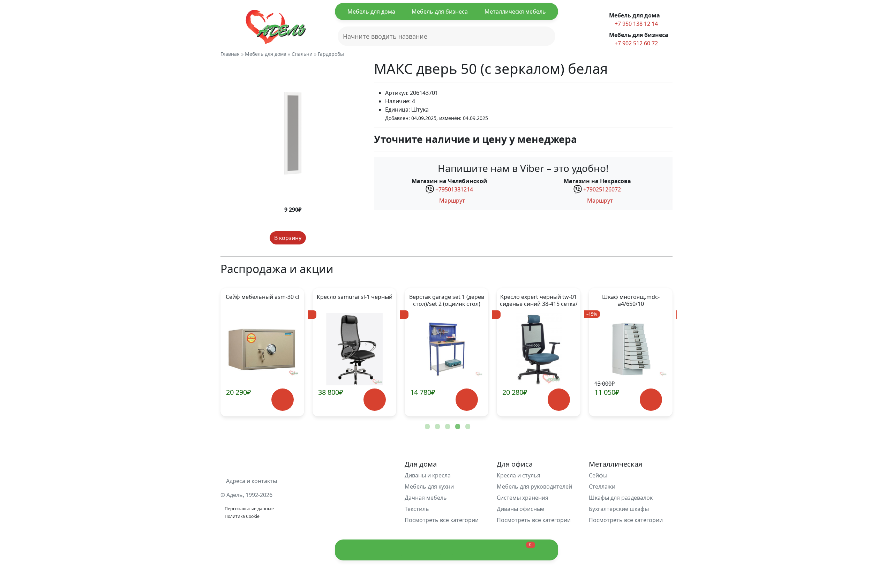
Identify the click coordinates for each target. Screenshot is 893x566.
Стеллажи (602, 486)
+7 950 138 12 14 (635, 24)
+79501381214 (454, 189)
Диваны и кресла (428, 475)
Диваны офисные (520, 509)
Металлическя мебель (515, 11)
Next (656, 352)
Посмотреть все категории (442, 520)
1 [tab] (426, 426)
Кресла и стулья (518, 475)
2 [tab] (436, 426)
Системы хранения (522, 497)
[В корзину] (282, 400)
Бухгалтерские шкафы (619, 509)
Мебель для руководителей (534, 486)
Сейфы (598, 475)
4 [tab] (456, 426)
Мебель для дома (371, 11)
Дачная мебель (426, 497)
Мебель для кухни (429, 486)
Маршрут (451, 200)
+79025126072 (602, 189)
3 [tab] (446, 426)
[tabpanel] (262, 352)
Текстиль (417, 509)
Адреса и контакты (251, 481)
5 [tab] (467, 426)
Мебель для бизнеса (440, 11)
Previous (237, 352)
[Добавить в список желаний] (312, 238)
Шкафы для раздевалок (621, 497)
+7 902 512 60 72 (635, 43)
